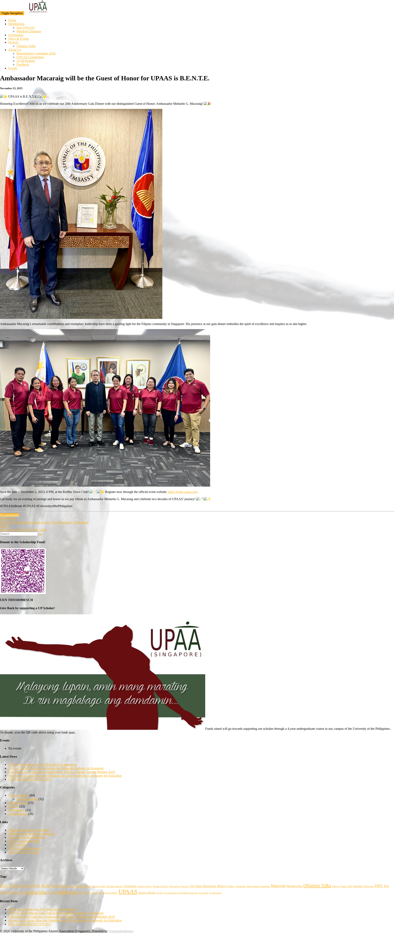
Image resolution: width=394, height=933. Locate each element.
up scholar (203, 893)
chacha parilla (98, 886)
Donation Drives (160, 886)
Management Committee (258, 886)
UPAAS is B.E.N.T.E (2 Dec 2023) (23, 528)
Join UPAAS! (25, 27)
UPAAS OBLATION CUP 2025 (29, 779)
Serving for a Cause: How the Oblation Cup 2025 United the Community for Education (65, 775)
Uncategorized (9, 515)
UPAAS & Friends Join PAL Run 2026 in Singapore (42, 764)
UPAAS (127, 891)
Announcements (27, 799)
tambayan (67, 892)
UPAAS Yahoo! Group (23, 852)
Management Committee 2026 (36, 53)
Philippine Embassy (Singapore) (29, 830)
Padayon (336, 886)
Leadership (241, 886)
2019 (28, 886)
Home (12, 20)
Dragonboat (174, 886)
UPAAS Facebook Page (24, 841)
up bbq (159, 893)
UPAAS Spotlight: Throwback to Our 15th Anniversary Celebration (44, 520)
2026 (36, 886)
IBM (192, 886)
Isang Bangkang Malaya (211, 886)
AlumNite (57, 886)
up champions (170, 893)
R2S (22, 893)
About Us (14, 49)
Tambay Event (84, 893)
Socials (52, 892)
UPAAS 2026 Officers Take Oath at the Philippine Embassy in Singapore (56, 768)
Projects (13, 42)
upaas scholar (147, 892)
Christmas (130, 886)
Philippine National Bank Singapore (31, 833)
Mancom (278, 885)
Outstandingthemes (121, 931)
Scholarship (15, 35)
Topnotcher (97, 893)
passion (358, 886)
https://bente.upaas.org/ (183, 492)
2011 (4, 885)
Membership (16, 24)
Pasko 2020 (346, 886)
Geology (185, 886)
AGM (45, 885)
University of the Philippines (26, 837)
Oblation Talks (26, 46)
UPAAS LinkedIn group (24, 848)
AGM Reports (25, 61)
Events (12, 68)
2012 (12, 886)
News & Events (18, 38)
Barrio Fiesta (83, 886)
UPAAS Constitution (30, 57)
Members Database (28, 31)
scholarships (35, 892)
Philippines (368, 886)
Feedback (22, 64)
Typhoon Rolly (110, 893)
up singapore (215, 893)
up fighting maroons (188, 893)
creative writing (144, 886)
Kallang (231, 886)
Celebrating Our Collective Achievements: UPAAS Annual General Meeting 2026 (61, 772)
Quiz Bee (13, 892)
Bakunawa (69, 886)
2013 (20, 886)
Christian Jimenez (114, 886)
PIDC (379, 886)
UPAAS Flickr (17, 844)
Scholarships (16, 810)
